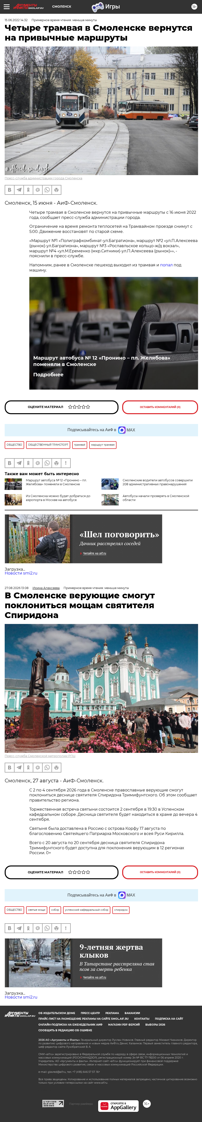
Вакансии (132, 1013)
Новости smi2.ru (21, 573)
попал (166, 265)
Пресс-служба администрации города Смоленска (43, 178)
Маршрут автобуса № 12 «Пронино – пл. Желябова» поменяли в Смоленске (101, 361)
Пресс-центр (90, 1013)
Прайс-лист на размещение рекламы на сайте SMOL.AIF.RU (83, 1018)
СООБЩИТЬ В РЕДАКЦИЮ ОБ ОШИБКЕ (65, 1030)
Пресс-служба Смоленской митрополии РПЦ (40, 756)
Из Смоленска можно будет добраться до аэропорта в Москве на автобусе (58, 498)
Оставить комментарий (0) (160, 407)
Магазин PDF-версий (124, 1024)
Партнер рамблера (81, 1103)
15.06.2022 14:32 (16, 20)
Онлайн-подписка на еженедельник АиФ (70, 1024)
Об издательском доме (56, 1013)
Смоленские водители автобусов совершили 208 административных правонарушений (158, 482)
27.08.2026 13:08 (17, 588)
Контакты (141, 1018)
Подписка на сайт (169, 1018)
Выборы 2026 (155, 1024)
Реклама (112, 1013)
